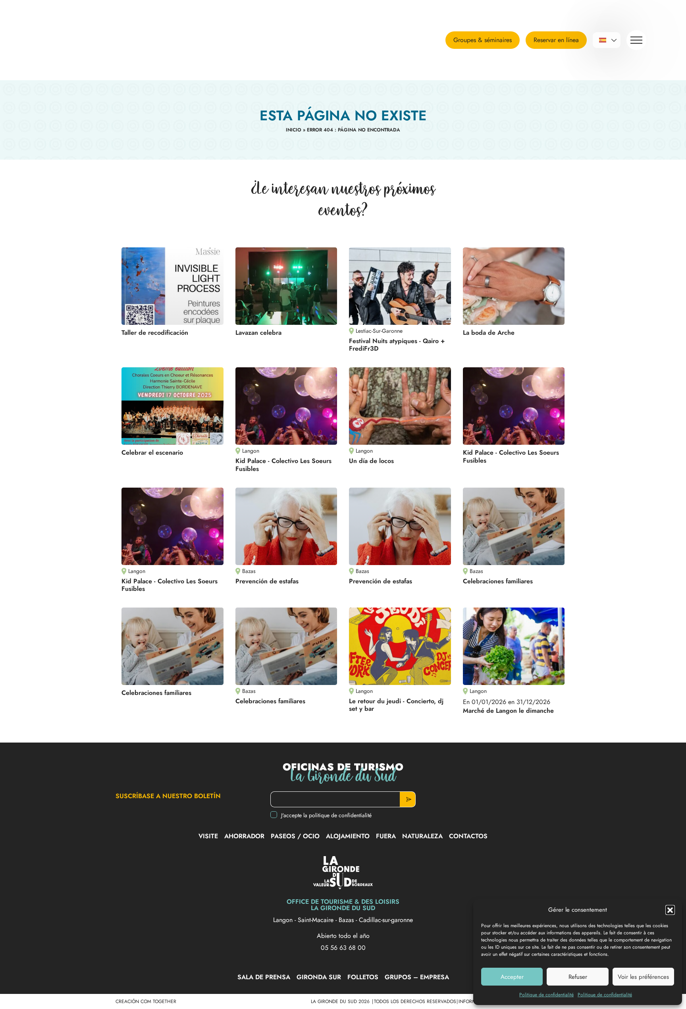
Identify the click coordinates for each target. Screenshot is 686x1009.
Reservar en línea (556, 39)
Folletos (362, 977)
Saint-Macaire (316, 919)
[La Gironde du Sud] (89, 40)
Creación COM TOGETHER (146, 1001)
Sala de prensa (263, 977)
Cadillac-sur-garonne (386, 919)
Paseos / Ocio (295, 836)
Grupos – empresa (417, 977)
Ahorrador (244, 836)
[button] (670, 910)
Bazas (347, 919)
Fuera (386, 836)
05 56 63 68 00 (343, 948)
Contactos (468, 836)
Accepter (512, 976)
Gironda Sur (319, 977)
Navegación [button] (636, 40)
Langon (284, 919)
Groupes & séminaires (482, 39)
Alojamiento (348, 836)
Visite (208, 836)
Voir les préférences (643, 976)
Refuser (577, 976)
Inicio (293, 129)
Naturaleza (422, 836)
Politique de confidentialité (546, 994)
